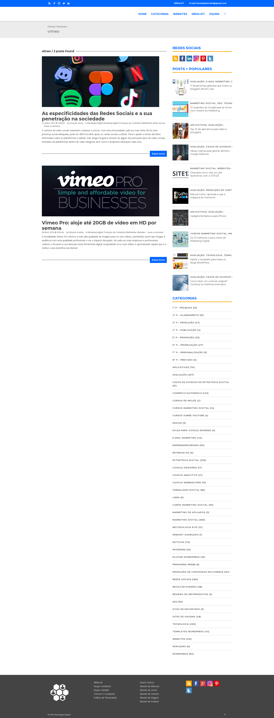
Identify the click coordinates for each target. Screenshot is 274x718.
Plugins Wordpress (186, 557)
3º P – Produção (183, 322)
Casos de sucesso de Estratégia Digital (201, 382)
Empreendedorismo (186, 445)
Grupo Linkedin (101, 690)
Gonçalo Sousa (76, 123)
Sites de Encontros (186, 609)
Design (177, 423)
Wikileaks (179, 646)
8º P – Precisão (183, 360)
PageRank (179, 549)
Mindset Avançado (186, 534)
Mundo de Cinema (149, 693)
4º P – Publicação (184, 330)
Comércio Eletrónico (187, 393)
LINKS (176, 497)
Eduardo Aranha (76, 232)
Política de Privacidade (105, 697)
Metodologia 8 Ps (185, 527)
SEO (219, 103)
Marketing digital (110, 123)
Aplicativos (198, 125)
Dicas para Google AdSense (192, 430)
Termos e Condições (104, 693)
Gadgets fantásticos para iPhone (208, 216)
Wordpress (180, 654)
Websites (141, 232)
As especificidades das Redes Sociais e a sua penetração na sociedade (97, 116)
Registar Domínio (185, 586)
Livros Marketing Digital (190, 505)
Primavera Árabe (184, 564)
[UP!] (225, 714)
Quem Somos (147, 682)
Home (51, 26)
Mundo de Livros (148, 690)
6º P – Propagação (185, 345)
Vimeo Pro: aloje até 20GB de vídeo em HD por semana (99, 225)
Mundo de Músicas (149, 686)
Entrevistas (181, 452)
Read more (158, 153)
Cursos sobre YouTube (188, 415)
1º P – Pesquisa (182, 307)
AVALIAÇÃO (197, 81)
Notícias (179, 542)
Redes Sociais (159, 123)
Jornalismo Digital (186, 490)
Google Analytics (185, 475)
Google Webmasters (187, 482)
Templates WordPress (188, 631)
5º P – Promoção (183, 337)
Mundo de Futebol (149, 701)
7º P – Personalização (188, 352)
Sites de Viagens (184, 616)
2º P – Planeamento (186, 315)
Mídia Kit (98, 682)
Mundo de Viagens (149, 697)
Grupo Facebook (102, 686)
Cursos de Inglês (184, 400)
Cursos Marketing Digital (208, 233)
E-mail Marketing (218, 81)
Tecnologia (232, 103)
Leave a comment (52, 126)
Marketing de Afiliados (189, 512)
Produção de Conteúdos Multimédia (135, 123)
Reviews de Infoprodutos (190, 594)
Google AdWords (185, 467)
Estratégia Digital (94, 123)
